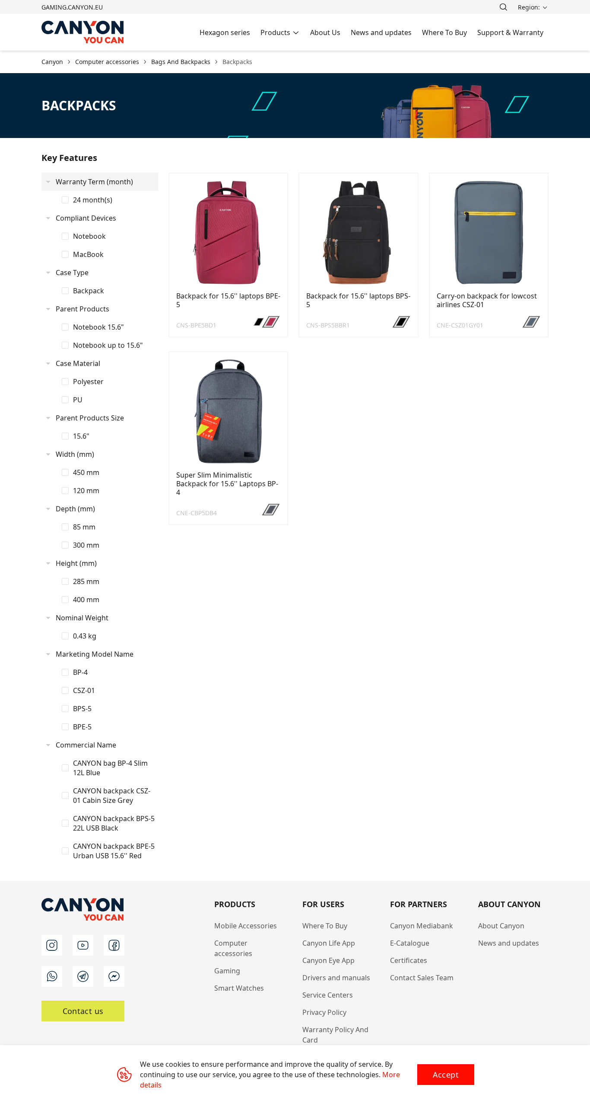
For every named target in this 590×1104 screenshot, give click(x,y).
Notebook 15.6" (98, 327)
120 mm (86, 490)
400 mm (86, 599)
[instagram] (51, 945)
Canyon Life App (328, 943)
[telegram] (83, 976)
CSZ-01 (84, 690)
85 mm (84, 527)
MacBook (88, 254)
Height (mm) (76, 563)
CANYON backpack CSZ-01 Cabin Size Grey (111, 795)
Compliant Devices (86, 218)
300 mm (86, 545)
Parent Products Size (90, 418)
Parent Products (82, 309)
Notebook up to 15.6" (108, 345)
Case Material (78, 363)
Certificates (408, 960)
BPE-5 (82, 727)
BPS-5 (82, 708)
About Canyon (501, 926)
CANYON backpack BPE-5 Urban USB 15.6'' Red (114, 850)
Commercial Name (86, 745)
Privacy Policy (324, 1012)
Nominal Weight (82, 618)
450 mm (86, 472)
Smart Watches (239, 988)
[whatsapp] (51, 976)
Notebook (89, 236)
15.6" (81, 436)
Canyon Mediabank (421, 926)
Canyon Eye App (328, 960)
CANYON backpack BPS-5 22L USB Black (114, 823)
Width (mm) (75, 454)
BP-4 (80, 672)
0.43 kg (84, 636)
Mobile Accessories (245, 926)
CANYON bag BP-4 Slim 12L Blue (110, 767)
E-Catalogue (409, 943)
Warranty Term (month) (94, 181)
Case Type (72, 272)
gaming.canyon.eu (72, 7)
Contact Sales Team (422, 977)
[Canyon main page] (82, 32)
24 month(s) (92, 200)
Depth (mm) (75, 508)
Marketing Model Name (94, 654)
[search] (503, 7)
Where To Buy (324, 926)
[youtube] (83, 945)
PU (77, 399)
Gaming (227, 971)
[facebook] (114, 945)
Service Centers (327, 995)
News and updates (508, 943)
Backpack (88, 290)
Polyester (88, 381)
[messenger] (114, 976)
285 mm (86, 581)
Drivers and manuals (336, 977)
